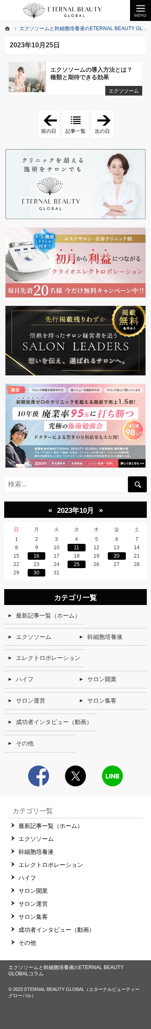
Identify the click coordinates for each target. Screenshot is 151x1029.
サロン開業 (102, 679)
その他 (25, 743)
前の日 (50, 124)
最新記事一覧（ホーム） (48, 615)
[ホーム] (7, 28)
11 (76, 548)
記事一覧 (75, 131)
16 (36, 556)
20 (117, 556)
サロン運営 (30, 700)
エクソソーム (124, 91)
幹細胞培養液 (104, 636)
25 (77, 564)
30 (36, 573)
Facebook (38, 775)
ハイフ (25, 679)
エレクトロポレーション (48, 657)
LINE (112, 775)
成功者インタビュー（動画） (54, 722)
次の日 (104, 124)
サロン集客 (102, 700)
